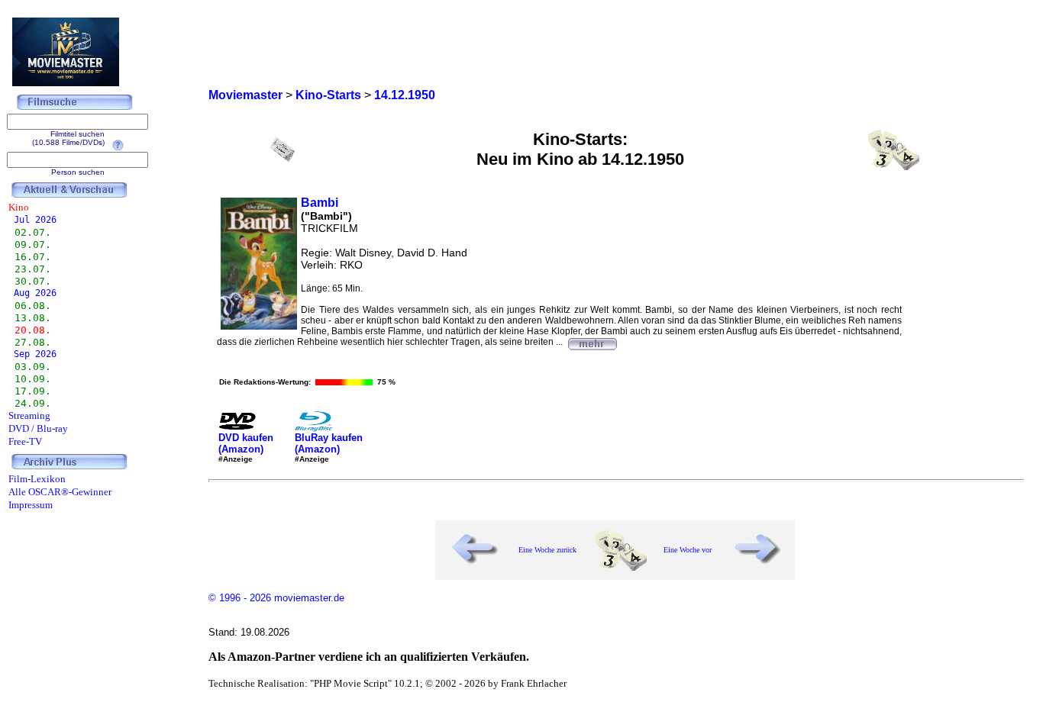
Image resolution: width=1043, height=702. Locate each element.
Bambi (319, 202)
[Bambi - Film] (591, 342)
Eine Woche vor (688, 550)
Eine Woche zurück (547, 550)
